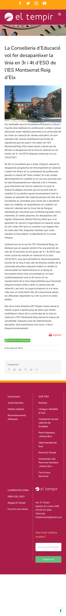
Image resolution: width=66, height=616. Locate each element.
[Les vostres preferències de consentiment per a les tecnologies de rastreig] (61, 611)
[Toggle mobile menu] (59, 14)
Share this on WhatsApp (19, 340)
